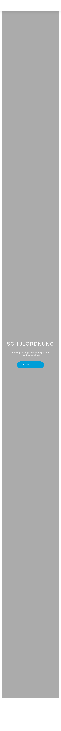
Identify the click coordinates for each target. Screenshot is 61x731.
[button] (45, 5)
